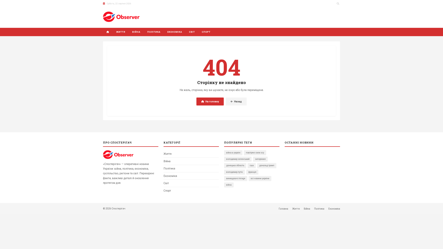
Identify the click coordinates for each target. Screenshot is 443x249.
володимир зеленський (238, 159)
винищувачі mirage (235, 178)
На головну (212, 101)
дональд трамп (266, 165)
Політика (153, 32)
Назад (238, 101)
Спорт (206, 32)
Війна (136, 32)
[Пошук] (338, 3)
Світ (192, 32)
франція (252, 172)
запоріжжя (260, 159)
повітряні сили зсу (255, 152)
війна (229, 185)
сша (252, 165)
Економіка (174, 32)
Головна (283, 208)
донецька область (235, 165)
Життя (120, 32)
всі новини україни (260, 178)
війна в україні (233, 152)
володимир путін (234, 172)
